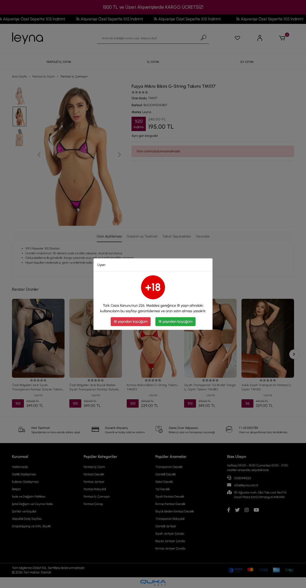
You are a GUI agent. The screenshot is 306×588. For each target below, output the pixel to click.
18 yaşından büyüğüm (175, 321)
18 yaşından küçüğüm (131, 321)
